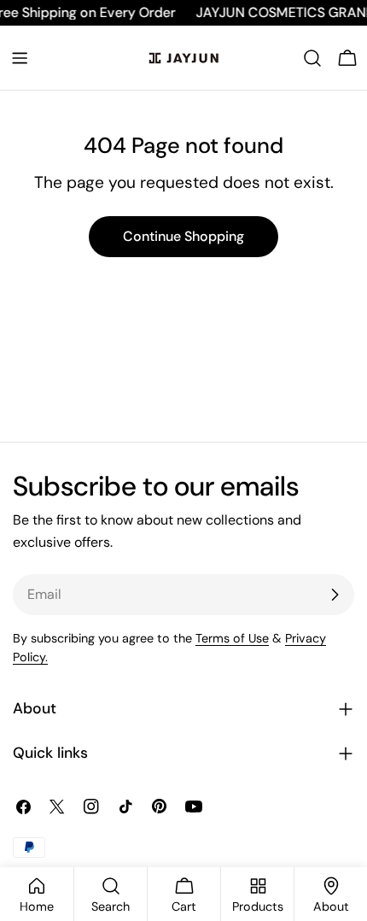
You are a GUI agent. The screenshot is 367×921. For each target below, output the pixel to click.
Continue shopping (183, 236)
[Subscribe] (334, 595)
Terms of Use (232, 638)
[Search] (312, 58)
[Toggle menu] (20, 58)
